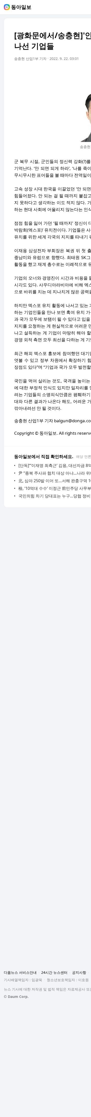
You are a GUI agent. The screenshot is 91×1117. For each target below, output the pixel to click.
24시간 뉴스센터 (54, 972)
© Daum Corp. (16, 996)
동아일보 (21, 7)
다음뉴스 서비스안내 (20, 972)
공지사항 (79, 972)
